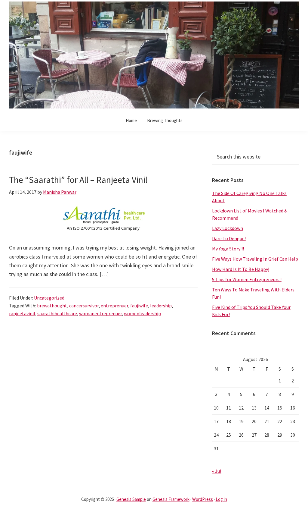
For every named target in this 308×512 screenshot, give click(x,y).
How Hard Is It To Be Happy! (240, 269)
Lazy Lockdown (227, 228)
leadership (161, 306)
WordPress (202, 499)
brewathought (52, 306)
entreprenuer (114, 306)
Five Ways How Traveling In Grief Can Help (255, 259)
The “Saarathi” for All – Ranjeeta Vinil (78, 179)
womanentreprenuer (100, 313)
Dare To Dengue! (229, 238)
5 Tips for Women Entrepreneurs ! (247, 279)
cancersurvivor (84, 306)
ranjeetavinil (22, 313)
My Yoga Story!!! (228, 249)
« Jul (216, 471)
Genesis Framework (170, 499)
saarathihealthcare (57, 313)
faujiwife (139, 306)
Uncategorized (49, 298)
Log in (221, 499)
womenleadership (142, 313)
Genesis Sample (131, 499)
